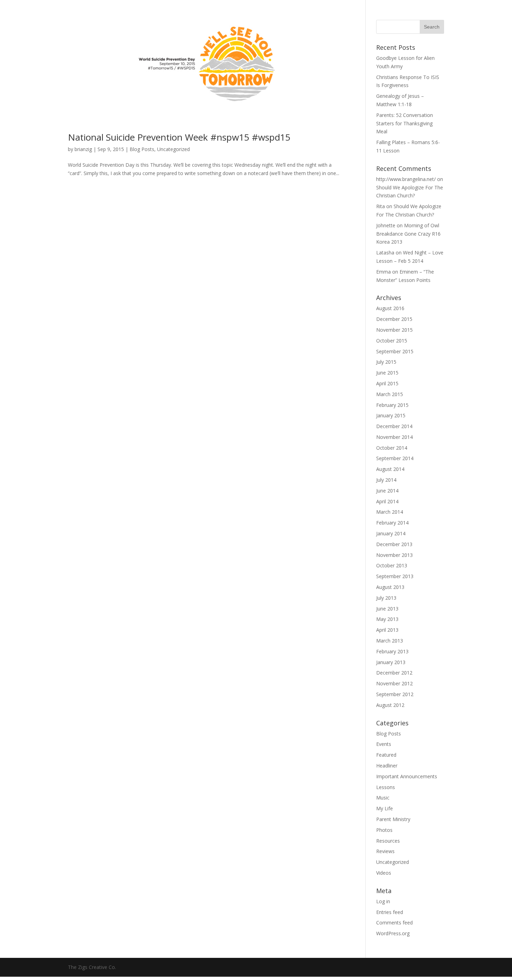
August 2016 (390, 308)
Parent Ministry (393, 819)
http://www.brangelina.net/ (406, 179)
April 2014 (387, 501)
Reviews (385, 851)
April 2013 (387, 630)
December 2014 (394, 426)
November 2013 (394, 555)
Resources (388, 840)
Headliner (386, 765)
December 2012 (394, 672)
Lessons (385, 787)
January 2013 (390, 662)
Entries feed (389, 912)
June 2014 (387, 490)
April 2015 (387, 383)
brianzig (83, 149)
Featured (386, 754)
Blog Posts (142, 149)
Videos (383, 872)
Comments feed (394, 922)
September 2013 (394, 576)
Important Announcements (406, 776)
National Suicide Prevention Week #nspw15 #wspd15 (179, 137)
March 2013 (389, 640)
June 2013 (387, 608)
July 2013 (386, 597)
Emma (383, 271)
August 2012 (390, 705)
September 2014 (394, 458)
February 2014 (392, 522)
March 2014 (389, 512)
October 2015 (391, 340)
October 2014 (391, 447)
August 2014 (390, 469)
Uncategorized (173, 149)
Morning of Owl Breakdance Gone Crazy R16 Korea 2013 (408, 233)
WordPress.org (393, 933)
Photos (384, 830)
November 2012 (394, 683)
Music (382, 797)
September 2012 (394, 694)
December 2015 (394, 319)
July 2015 (386, 362)
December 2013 (394, 544)
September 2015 (394, 351)
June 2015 (387, 372)
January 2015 (390, 415)
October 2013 (391, 565)
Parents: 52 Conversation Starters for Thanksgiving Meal (404, 123)
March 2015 (389, 394)
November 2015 (394, 329)
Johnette (385, 225)
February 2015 (392, 405)
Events (383, 744)
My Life (384, 808)
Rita (380, 206)
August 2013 (390, 587)
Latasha (385, 252)
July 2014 (386, 479)
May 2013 (387, 619)
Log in (383, 901)
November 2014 (394, 437)
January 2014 (390, 533)
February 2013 (392, 651)
